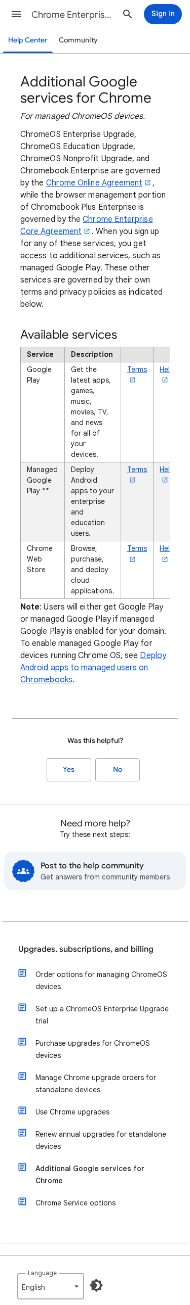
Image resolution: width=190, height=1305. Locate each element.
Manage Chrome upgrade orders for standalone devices (95, 1083)
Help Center (28, 40)
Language (42, 1273)
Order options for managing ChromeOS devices (101, 980)
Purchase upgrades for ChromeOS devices (92, 1049)
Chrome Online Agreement (94, 183)
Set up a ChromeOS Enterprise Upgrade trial (102, 1015)
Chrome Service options (75, 1202)
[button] (16, 14)
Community (78, 40)
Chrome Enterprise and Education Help (72, 14)
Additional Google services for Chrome (89, 1174)
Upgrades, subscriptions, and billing (86, 949)
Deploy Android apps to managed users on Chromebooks (93, 667)
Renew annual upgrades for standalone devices (100, 1140)
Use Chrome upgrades (72, 1111)
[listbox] (50, 1286)
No (117, 769)
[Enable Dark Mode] (96, 1285)
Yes (68, 769)
